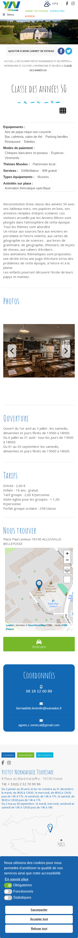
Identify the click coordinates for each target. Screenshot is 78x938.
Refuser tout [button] (39, 928)
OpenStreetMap (37, 625)
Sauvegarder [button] (39, 909)
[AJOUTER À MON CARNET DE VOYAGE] (55, 52)
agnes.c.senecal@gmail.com (39, 725)
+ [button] (67, 553)
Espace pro (57, 11)
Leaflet (10, 625)
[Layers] (67, 569)
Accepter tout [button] (39, 919)
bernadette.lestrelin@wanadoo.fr (39, 708)
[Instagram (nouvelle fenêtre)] (73, 3)
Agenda (30, 16)
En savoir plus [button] (16, 879)
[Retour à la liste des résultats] (62, 110)
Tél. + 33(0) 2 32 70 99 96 (21, 784)
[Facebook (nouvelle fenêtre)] (67, 3)
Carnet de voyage (36, 11)
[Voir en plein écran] (67, 579)
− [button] (67, 560)
